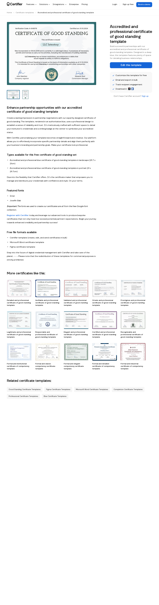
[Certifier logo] (14, 4)
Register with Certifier (18, 215)
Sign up (145, 96)
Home (9, 13)
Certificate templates (25, 13)
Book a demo (144, 4)
